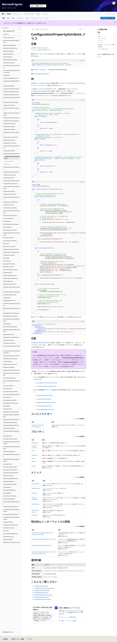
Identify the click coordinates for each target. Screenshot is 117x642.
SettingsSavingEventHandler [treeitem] (10, 472)
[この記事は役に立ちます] (98, 57)
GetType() (34, 493)
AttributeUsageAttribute (41, 74)
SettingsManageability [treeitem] (9, 428)
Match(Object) (35, 504)
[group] (58, 249)
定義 (99, 32)
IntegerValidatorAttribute (45, 395)
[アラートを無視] (114, 3)
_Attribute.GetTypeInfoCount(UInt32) (41, 545)
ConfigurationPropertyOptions (67, 461)
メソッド (100, 42)
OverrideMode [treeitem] (7, 324)
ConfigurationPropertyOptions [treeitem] (11, 172)
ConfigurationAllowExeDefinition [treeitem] (11, 82)
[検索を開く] (107, 13)
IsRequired (35, 455)
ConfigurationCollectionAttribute (47, 383)
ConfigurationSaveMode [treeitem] (9, 175)
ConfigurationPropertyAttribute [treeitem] (12, 157)
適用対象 (100, 46)
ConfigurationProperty (70, 362)
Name (33, 458)
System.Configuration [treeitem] (9, 37)
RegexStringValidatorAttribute (46, 402)
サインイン (112, 14)
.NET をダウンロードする (107, 18)
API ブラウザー (44, 29)
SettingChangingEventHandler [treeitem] (11, 394)
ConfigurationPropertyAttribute (75, 83)
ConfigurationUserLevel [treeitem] (9, 194)
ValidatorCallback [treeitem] (7, 539)
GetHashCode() (36, 488)
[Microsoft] (3, 14)
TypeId (33, 466)
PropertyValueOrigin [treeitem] (8, 340)
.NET (37, 29)
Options (34, 461)
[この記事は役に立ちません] (100, 57)
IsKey (33, 450)
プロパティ (100, 40)
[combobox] (11, 31)
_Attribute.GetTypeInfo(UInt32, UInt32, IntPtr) (44, 539)
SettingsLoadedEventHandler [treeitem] (11, 425)
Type (55, 493)
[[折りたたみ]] (19, 28)
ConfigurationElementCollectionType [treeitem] (11, 114)
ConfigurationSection (45, 83)
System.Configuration (42, 48)
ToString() (34, 515)
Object (36, 70)
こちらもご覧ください (103, 49)
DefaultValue (35, 443)
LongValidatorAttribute (44, 399)
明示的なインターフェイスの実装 (106, 44)
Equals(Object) (36, 483)
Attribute (43, 70)
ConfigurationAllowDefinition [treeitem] (11, 78)
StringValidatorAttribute (44, 406)
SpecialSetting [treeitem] (7, 487)
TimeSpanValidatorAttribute (45, 409)
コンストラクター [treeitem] (8, 161)
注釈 (99, 36)
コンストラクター (102, 38)
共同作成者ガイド (42, 619)
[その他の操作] (84, 29)
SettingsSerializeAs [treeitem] (8, 475)
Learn (32, 29)
